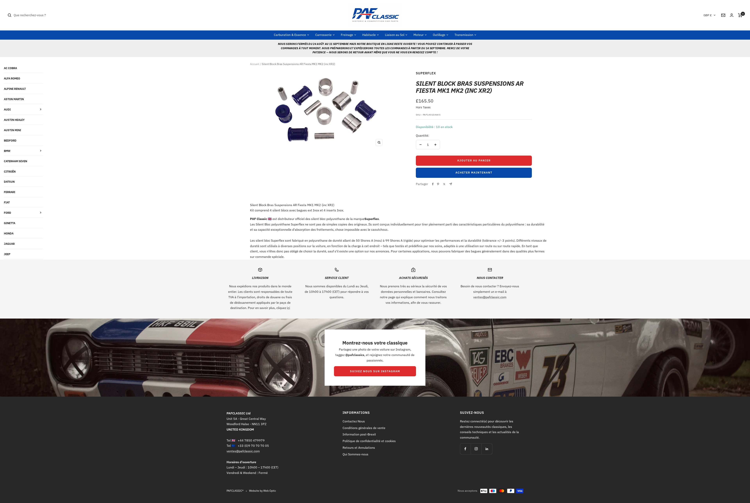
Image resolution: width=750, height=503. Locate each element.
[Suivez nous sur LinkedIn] (486, 448)
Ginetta (9, 223)
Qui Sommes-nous (355, 454)
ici (288, 308)
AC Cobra (10, 68)
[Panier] (740, 15)
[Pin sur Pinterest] (438, 184)
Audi (7, 109)
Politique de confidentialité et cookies (369, 441)
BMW (7, 151)
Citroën (10, 171)
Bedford (10, 140)
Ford (7, 213)
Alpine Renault (15, 89)
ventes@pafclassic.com (489, 297)
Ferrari (9, 192)
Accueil (254, 64)
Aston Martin (14, 99)
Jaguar (9, 244)
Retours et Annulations (359, 448)
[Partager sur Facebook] (433, 184)
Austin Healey (14, 120)
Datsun (9, 181)
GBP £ (708, 15)
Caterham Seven (15, 161)
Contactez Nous (354, 421)
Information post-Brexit (359, 434)
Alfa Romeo (12, 78)
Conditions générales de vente (364, 428)
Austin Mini (12, 130)
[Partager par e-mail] (450, 184)
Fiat (7, 202)
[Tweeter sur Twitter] (444, 184)
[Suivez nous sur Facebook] (465, 448)
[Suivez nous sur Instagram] (476, 448)
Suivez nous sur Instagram (375, 371)
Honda (8, 233)
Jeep (7, 254)
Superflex (426, 73)
